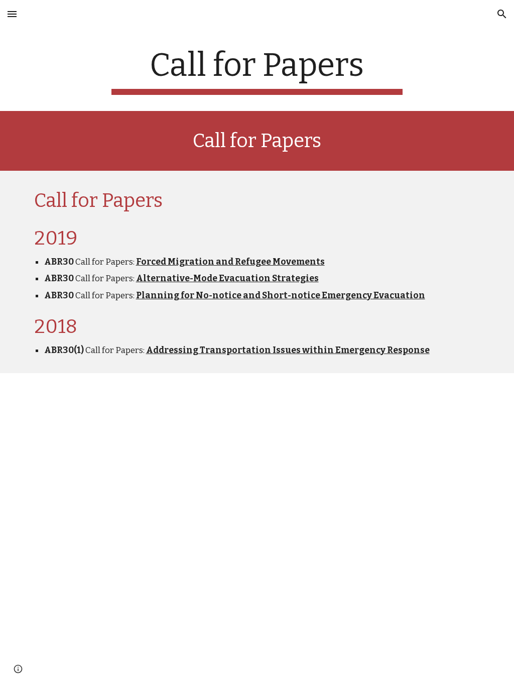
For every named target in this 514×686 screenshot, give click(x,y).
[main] (256, 70)
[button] (12, 14)
